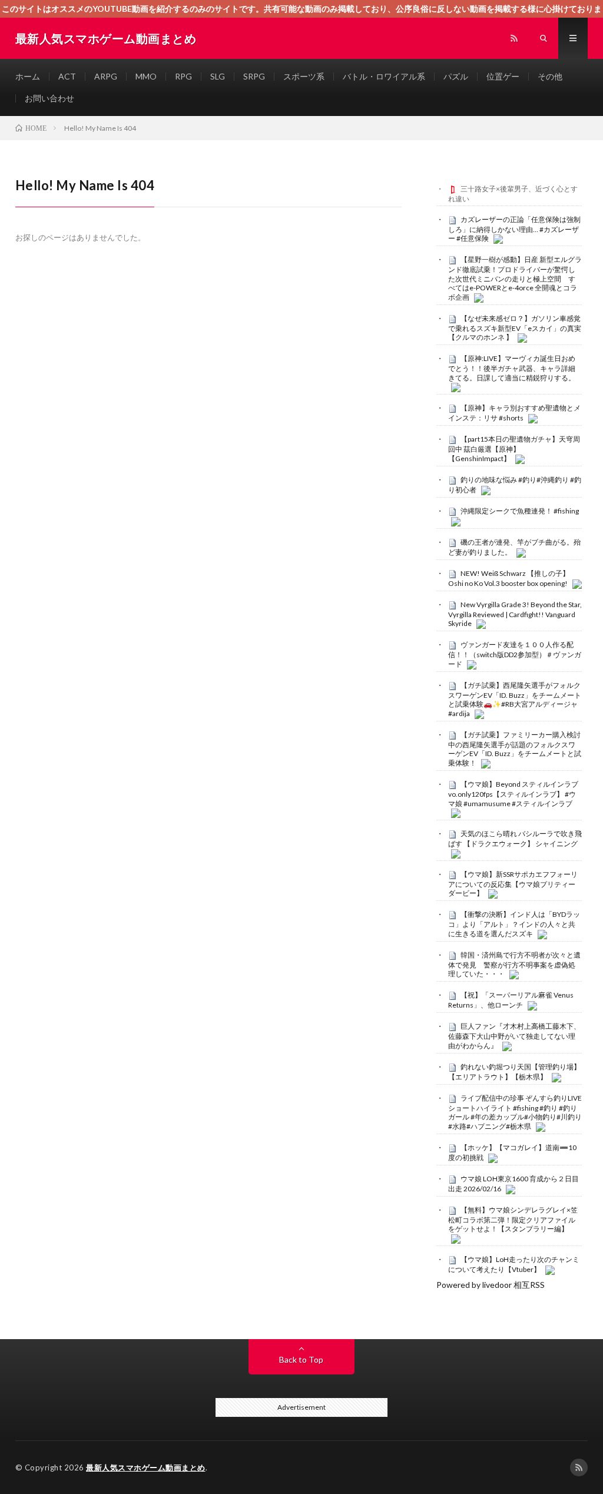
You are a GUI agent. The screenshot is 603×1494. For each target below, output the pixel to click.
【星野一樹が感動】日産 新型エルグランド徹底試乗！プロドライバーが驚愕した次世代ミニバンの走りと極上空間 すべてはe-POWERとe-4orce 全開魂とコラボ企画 (515, 278)
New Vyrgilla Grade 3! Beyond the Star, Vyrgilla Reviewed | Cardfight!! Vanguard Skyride (515, 614)
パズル (455, 76)
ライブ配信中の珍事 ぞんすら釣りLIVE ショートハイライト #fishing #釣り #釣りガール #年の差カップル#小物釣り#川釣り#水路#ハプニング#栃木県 (515, 1112)
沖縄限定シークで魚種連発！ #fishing (519, 510)
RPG (183, 76)
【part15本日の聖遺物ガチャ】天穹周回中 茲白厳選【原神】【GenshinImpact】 (514, 449)
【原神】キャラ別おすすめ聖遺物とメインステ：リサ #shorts (514, 412)
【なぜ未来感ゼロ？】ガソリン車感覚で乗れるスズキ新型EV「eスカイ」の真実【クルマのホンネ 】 (514, 328)
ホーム (27, 76)
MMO (146, 76)
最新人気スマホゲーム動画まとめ (146, 1467)
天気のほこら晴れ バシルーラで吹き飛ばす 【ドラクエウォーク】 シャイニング (515, 838)
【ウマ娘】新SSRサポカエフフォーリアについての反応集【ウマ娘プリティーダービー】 (513, 884)
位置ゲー (502, 76)
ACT (67, 76)
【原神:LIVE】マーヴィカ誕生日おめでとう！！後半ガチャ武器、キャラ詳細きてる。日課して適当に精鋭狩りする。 (511, 368)
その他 (550, 76)
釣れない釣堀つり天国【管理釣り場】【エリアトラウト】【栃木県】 (514, 1071)
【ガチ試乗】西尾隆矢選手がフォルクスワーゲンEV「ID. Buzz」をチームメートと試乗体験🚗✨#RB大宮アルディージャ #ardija (514, 699)
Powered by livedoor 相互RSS (490, 1285)
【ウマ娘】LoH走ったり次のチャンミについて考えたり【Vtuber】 (513, 1264)
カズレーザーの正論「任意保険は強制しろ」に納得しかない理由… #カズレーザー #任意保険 (514, 229)
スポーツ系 (303, 76)
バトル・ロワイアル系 (384, 76)
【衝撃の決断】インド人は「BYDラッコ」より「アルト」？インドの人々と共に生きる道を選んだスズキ (514, 924)
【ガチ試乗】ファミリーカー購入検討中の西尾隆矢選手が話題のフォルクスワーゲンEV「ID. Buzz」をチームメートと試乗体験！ (514, 748)
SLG (217, 76)
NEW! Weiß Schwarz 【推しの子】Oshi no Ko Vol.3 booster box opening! (508, 578)
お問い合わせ (49, 98)
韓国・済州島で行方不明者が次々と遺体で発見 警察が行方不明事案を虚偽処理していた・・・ (514, 964)
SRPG (254, 76)
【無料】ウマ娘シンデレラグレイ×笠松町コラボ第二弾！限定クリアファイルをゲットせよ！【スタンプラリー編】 (513, 1219)
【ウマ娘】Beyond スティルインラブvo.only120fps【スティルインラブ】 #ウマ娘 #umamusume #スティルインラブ (513, 794)
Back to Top (301, 1359)
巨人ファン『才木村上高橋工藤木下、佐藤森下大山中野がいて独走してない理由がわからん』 (514, 1036)
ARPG (105, 76)
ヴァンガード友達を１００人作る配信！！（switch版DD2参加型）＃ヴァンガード (514, 654)
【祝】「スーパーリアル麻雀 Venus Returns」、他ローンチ (511, 1000)
